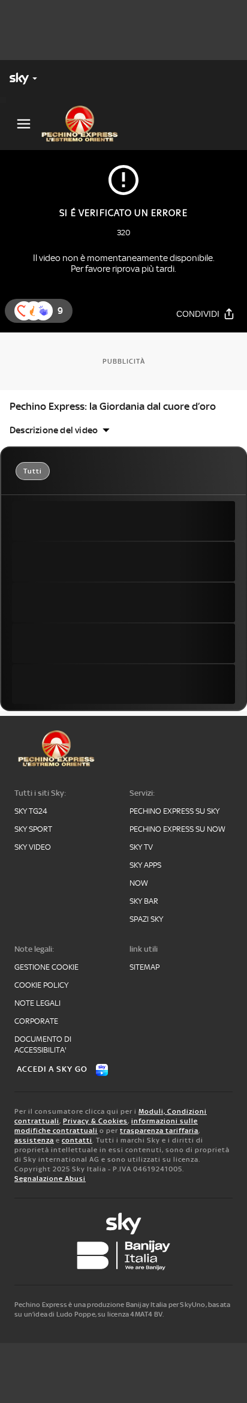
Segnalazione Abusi (50, 1178)
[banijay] (123, 1255)
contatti (77, 1140)
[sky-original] (123, 1223)
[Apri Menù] (24, 123)
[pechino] (84, 124)
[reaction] (43, 310)
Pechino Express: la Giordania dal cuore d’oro (113, 406)
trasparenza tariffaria (159, 1130)
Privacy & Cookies (95, 1121)
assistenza (34, 1140)
